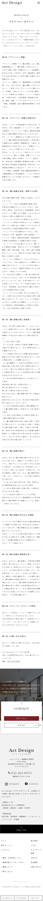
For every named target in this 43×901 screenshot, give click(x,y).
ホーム (3, 841)
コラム (33, 845)
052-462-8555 (13, 661)
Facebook (33, 784)
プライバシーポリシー (22, 882)
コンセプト (5, 850)
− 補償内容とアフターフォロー (13, 862)
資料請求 (21, 725)
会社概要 (34, 862)
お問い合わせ (21, 718)
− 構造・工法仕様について (11, 858)
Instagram (14, 784)
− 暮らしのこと (7, 871)
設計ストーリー (7, 845)
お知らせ (34, 858)
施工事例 (34, 841)
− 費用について (7, 867)
